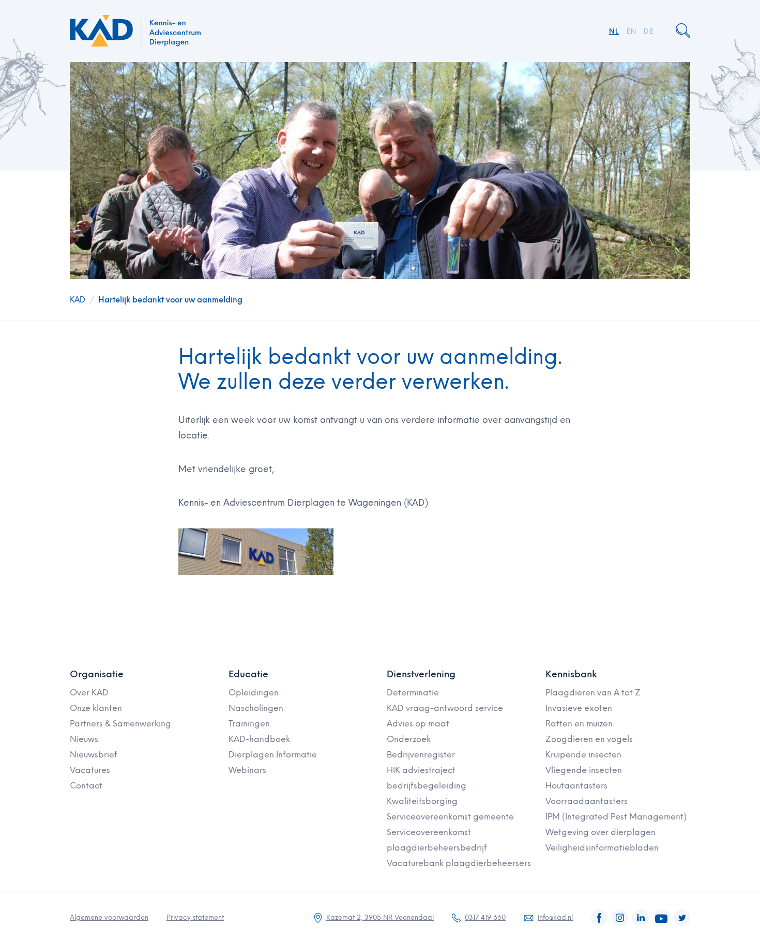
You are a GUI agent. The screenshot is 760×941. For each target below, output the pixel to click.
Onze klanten (96, 708)
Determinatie (413, 692)
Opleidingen (254, 692)
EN (632, 31)
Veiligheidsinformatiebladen (602, 848)
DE (649, 31)
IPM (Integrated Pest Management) (616, 817)
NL (614, 31)
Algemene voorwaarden (109, 917)
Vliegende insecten (583, 770)
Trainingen (249, 723)
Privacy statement (195, 917)
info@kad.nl (555, 917)
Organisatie (97, 674)
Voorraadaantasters (586, 801)
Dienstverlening (421, 674)
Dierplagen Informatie (273, 755)
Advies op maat (418, 723)
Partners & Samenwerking (120, 723)
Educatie (248, 674)
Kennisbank (571, 674)
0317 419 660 (485, 917)
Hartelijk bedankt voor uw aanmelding (170, 300)
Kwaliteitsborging (422, 801)
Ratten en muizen (579, 723)
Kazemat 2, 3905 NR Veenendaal (380, 917)
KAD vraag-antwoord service (445, 708)
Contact (86, 786)
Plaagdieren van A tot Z (593, 692)
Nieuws (84, 739)
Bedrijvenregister (421, 755)
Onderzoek (409, 739)
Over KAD (89, 692)
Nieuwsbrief (93, 755)
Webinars (247, 770)
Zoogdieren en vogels (589, 739)
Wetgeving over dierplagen (600, 832)
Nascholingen (256, 708)
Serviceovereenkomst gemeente (450, 817)
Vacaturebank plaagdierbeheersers (459, 863)
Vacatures (90, 770)
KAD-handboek (259, 739)
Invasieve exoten (578, 708)
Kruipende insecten (583, 755)
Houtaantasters (576, 786)
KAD (77, 300)
